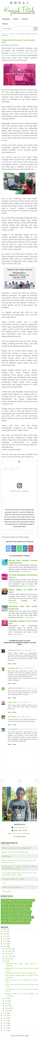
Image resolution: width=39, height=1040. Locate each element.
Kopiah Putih (14, 1036)
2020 (5, 944)
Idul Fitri (28, 906)
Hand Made (19, 906)
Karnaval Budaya (15, 909)
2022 (5, 939)
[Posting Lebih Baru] (2, 781)
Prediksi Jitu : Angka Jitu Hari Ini (12, 887)
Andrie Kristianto (14, 650)
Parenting (15, 45)
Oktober (8, 954)
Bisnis (24, 900)
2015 (5, 1021)
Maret (7, 1006)
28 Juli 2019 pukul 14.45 (29, 688)
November (9, 951)
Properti (30, 917)
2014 (5, 1023)
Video (20, 923)
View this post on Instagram (19, 491)
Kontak (25, 19)
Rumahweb (19, 920)
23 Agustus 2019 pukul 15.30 (27, 729)
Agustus (8, 959)
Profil (16, 19)
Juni (6, 998)
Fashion (29, 903)
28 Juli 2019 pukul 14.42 (26, 668)
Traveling (13, 923)
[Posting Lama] (36, 781)
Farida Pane (12, 702)
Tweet (8, 549)
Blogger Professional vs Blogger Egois (15, 852)
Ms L (20, 914)
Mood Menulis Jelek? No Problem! (13, 879)
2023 (5, 936)
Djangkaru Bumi (13, 668)
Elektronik (20, 903)
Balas (9, 663)
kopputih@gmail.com (20, 827)
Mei (6, 1001)
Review (12, 920)
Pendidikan (22, 917)
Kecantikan (5, 911)
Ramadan (5, 920)
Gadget (12, 906)
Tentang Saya (6, 891)
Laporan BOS (6, 914)
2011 (5, 1030)
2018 (5, 1013)
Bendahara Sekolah (14, 900)
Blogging (31, 900)
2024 (5, 934)
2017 (5, 1016)
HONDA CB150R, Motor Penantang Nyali (16, 848)
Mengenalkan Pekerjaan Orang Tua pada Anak (20, 973)
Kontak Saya (6, 856)
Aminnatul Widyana (15, 688)
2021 (5, 941)
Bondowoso (5, 903)
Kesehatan (14, 911)
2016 (5, 1018)
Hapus (14, 663)
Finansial (5, 906)
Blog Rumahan (13, 729)
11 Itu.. (4, 883)
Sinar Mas (17, 530)
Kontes (22, 911)
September (9, 956)
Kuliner (28, 911)
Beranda (6, 19)
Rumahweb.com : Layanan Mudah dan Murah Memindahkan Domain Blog (19, 867)
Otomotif (5, 917)
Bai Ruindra (12, 717)
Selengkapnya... (26, 571)
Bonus (5, 24)
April (6, 1003)
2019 (5, 946)
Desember (9, 949)
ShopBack (27, 920)
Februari (8, 1008)
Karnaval (5, 909)
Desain (13, 903)
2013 (5, 1025)
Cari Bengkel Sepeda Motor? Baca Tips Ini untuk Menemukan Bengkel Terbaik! (19, 874)
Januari (7, 1011)
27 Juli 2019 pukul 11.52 (28, 650)
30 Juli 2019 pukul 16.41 (23, 717)
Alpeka (4, 900)
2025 (5, 931)
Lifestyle (14, 914)
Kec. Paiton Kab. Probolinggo (20, 833)
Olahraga (27, 914)
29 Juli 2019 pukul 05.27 (23, 702)
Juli (6, 961)
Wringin (26, 923)
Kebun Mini (26, 909)
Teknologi (5, 923)
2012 (5, 1028)
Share (14, 549)
